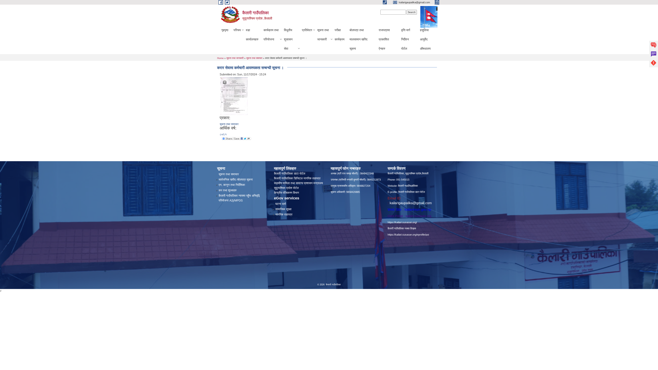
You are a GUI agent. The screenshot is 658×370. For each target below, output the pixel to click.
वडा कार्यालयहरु (252, 34)
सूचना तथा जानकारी (323, 34)
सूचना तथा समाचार (254, 58)
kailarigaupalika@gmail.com (411, 203)
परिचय (237, 30)
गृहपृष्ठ (224, 30)
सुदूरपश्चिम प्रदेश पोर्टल (286, 188)
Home (220, 58)
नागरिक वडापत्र (283, 214)
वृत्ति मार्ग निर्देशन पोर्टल (405, 39)
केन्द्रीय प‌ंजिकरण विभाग (286, 192)
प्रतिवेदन (307, 30)
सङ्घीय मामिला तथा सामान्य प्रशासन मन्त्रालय (298, 183)
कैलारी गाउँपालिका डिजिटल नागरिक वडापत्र (297, 178)
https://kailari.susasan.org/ (402, 222)
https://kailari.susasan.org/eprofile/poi (408, 234)
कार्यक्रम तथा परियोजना (271, 34)
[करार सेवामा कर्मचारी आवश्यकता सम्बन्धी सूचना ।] (234, 95)
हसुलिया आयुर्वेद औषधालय (425, 39)
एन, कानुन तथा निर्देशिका (232, 185)
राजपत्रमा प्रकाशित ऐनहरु (384, 39)
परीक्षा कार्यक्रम (339, 34)
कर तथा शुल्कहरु (228, 190)
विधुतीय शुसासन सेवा (288, 39)
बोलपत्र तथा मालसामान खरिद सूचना (358, 39)
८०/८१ (223, 134)
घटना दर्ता (280, 204)
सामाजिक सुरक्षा (283, 209)
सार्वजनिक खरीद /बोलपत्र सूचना (236, 179)
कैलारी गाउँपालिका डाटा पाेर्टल (289, 173)
